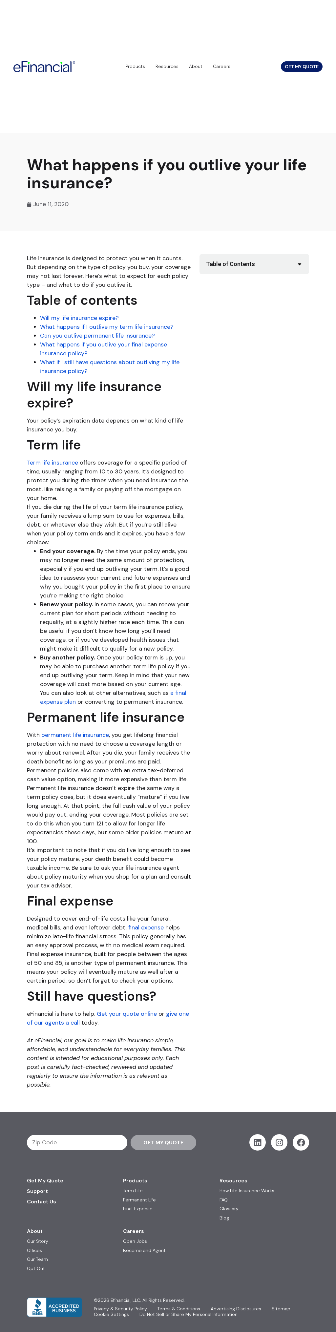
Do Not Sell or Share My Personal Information (188, 1314)
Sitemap (281, 1309)
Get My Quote (45, 1180)
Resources (167, 66)
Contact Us (41, 1201)
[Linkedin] (257, 1142)
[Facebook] (301, 1142)
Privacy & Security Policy (120, 1309)
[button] (300, 264)
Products (135, 66)
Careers (221, 66)
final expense (146, 927)
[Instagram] (279, 1142)
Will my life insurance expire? (79, 318)
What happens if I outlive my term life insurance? (107, 327)
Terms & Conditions (179, 1309)
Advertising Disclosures (236, 1309)
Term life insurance (52, 463)
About (195, 66)
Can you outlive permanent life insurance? (97, 336)
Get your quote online (127, 1014)
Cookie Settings (111, 1314)
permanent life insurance (75, 735)
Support (37, 1191)
